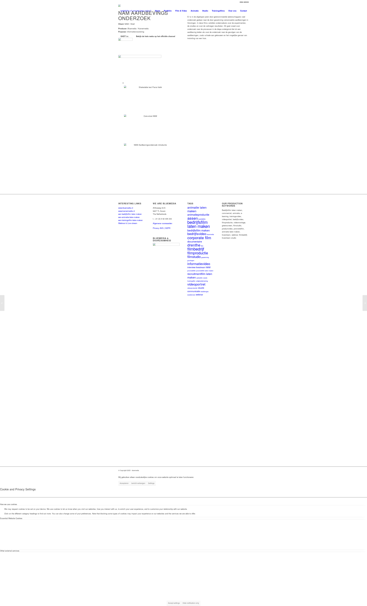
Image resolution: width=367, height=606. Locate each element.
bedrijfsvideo (196, 233)
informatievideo (198, 263)
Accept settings (174, 603)
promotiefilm (191, 271)
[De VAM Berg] (365, 303)
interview (191, 267)
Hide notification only (191, 603)
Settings (151, 483)
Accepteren (124, 483)
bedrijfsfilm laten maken (198, 224)
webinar (199, 294)
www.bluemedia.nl (125, 207)
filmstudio (194, 256)
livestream (200, 267)
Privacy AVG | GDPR (161, 228)
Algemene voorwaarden (162, 223)
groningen (190, 260)
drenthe (193, 244)
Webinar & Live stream (127, 223)
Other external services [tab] (9, 550)
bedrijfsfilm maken (198, 230)
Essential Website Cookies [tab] (11, 518)
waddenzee (191, 295)
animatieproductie (198, 214)
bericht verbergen (138, 483)
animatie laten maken (197, 209)
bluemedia (210, 234)
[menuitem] (157, 10)
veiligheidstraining (202, 281)
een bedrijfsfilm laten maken (130, 214)
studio (205, 278)
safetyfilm (199, 278)
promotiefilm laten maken (204, 271)
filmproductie (197, 252)
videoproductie (192, 288)
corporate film (199, 237)
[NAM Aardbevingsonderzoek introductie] (143, 91)
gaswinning (205, 257)
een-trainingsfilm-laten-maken (130, 220)
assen (192, 218)
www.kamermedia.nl (126, 211)
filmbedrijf (195, 249)
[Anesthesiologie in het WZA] (2, 303)
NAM (208, 267)
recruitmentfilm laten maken (199, 275)
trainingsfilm (191, 281)
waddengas (204, 291)
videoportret (196, 284)
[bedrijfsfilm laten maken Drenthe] (134, 10)
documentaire (194, 241)
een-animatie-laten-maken (129, 217)
